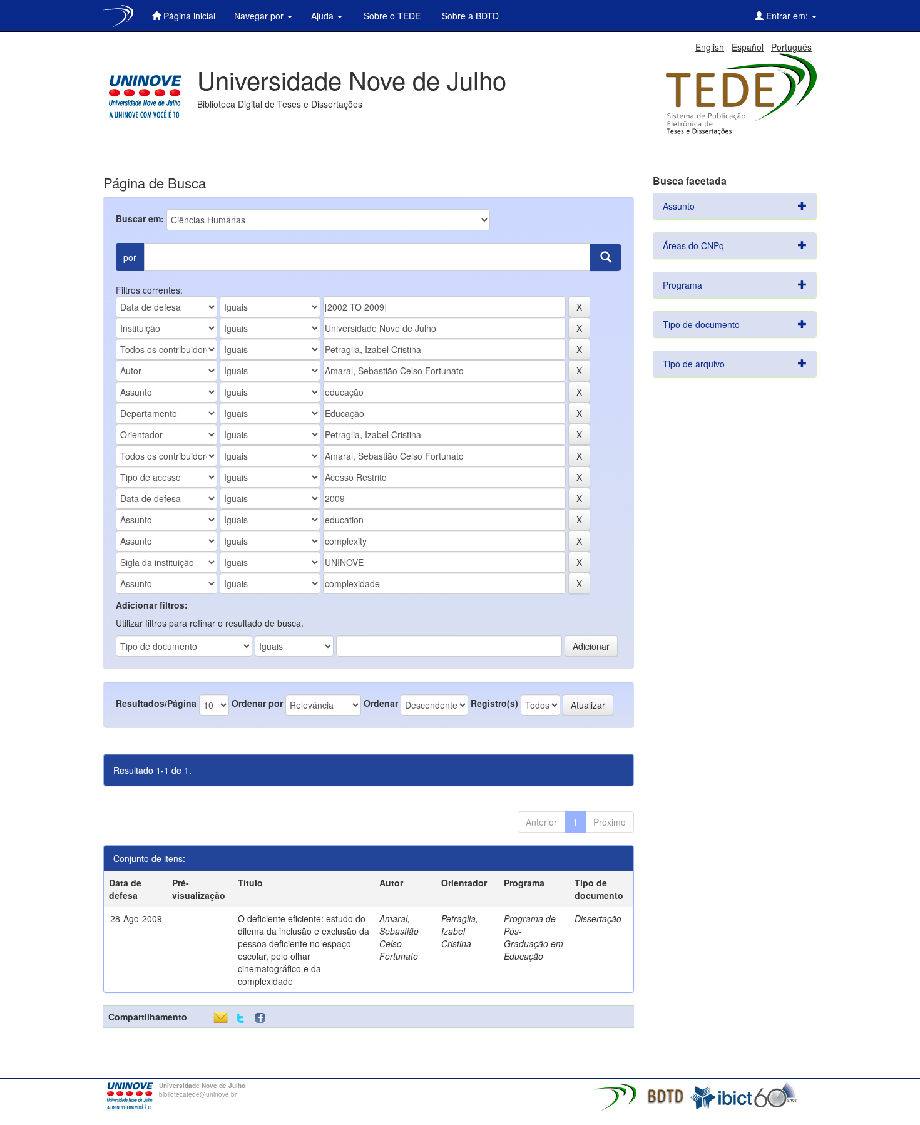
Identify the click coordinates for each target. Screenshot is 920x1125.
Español (748, 47)
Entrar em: (787, 15)
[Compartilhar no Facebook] (262, 1018)
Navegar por (260, 15)
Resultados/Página (156, 703)
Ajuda (323, 15)
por (129, 257)
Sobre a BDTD (469, 15)
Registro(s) (494, 703)
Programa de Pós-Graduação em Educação (533, 937)
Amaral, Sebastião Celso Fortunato (399, 937)
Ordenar (381, 703)
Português (791, 47)
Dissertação (598, 918)
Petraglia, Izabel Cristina (459, 931)
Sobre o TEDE (391, 15)
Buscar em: (140, 218)
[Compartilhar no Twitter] (240, 1018)
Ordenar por (257, 703)
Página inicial (188, 15)
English (709, 47)
